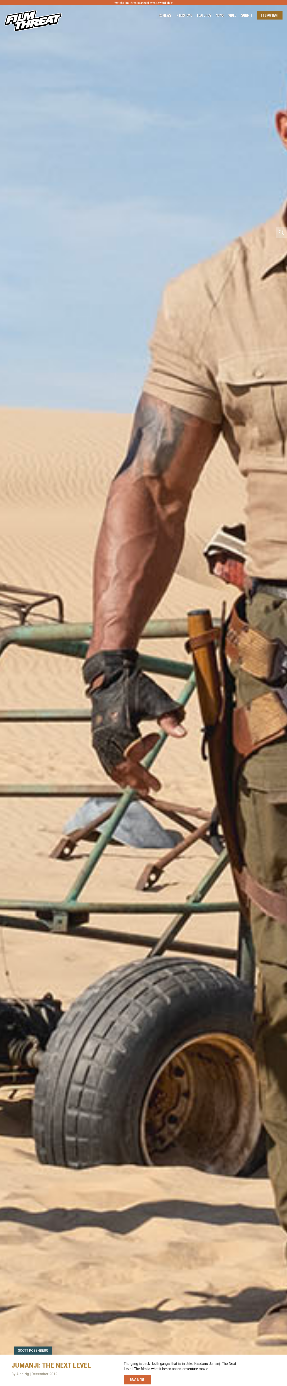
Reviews (165, 15)
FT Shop (269, 15)
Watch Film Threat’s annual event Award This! (143, 2)
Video (232, 15)
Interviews (184, 15)
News (220, 15)
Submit (246, 15)
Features (204, 15)
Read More (137, 1379)
